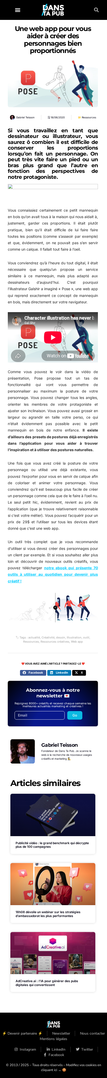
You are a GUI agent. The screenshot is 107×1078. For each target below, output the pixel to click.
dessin (60, 637)
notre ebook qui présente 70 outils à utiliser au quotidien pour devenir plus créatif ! (53, 574)
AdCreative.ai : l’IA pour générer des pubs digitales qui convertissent (47, 983)
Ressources (89, 117)
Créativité (48, 637)
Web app (77, 641)
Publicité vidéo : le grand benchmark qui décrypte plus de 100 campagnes (52, 845)
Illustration (74, 637)
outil (86, 637)
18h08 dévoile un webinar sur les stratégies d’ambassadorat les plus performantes (48, 914)
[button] (17, 10)
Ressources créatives (55, 641)
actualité (34, 637)
